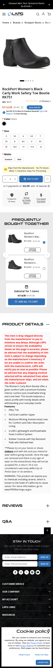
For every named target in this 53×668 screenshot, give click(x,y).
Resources (8, 614)
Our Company (11, 591)
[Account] (43, 14)
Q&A (7, 522)
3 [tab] (28, 80)
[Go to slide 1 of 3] (49, 4)
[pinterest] (32, 572)
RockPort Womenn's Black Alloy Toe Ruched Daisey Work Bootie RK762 (32, 261)
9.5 (40, 141)
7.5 (6, 141)
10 (6, 147)
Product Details (22, 324)
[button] (26, 186)
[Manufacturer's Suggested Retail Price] (22, 107)
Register (9, 114)
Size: (5, 131)
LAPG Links (8, 607)
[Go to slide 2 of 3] (4, 4)
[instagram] (21, 572)
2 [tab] (26, 80)
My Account (10, 599)
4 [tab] (30, 80)
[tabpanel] (26, 53)
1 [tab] (22, 80)
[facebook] (15, 572)
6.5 (32, 136)
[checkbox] (44, 242)
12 (41, 147)
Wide (19, 159)
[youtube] (38, 572)
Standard (8, 159)
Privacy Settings (26, 645)
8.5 (23, 141)
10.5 (15, 147)
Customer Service (13, 583)
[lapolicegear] (15, 14)
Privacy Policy (36, 643)
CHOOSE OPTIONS (32, 250)
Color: (9, 119)
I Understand (42, 662)
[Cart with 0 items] (49, 14)
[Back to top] (47, 530)
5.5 (15, 136)
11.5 (32, 147)
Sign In (42, 111)
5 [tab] (32, 80)
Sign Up (44, 557)
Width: (6, 154)
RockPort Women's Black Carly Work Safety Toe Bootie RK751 (32, 235)
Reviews (12, 506)
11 (23, 147)
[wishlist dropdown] (47, 179)
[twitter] (26, 572)
